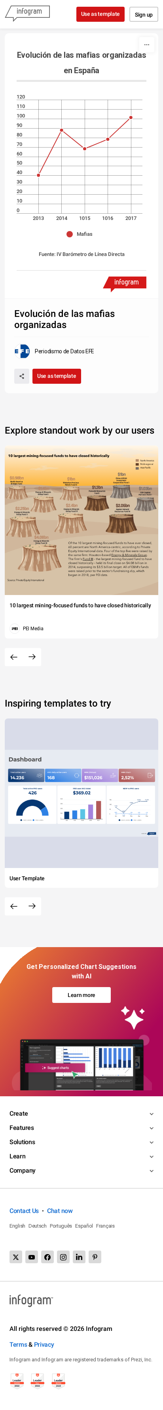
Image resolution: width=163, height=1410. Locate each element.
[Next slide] (32, 657)
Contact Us (24, 1211)
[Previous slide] (13, 657)
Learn (17, 1156)
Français (105, 1226)
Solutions (22, 1142)
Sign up (144, 14)
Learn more (81, 995)
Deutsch (37, 1226)
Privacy (44, 1344)
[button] (81, 234)
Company (22, 1170)
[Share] (21, 376)
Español (84, 1226)
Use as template (100, 14)
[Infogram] (27, 14)
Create (18, 1113)
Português (61, 1226)
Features (21, 1127)
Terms (18, 1344)
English (17, 1226)
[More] (146, 44)
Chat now (60, 1211)
